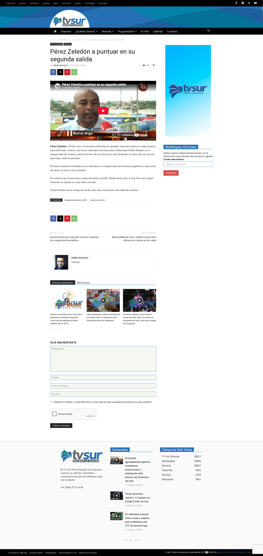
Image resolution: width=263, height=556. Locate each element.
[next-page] (57, 330)
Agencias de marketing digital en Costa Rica (237, 552)
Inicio (52, 39)
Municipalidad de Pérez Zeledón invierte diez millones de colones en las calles (134, 239)
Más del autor (83, 283)
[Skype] (243, 3)
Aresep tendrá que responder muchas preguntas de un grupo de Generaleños (74, 239)
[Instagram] (131, 540)
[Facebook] (236, 3)
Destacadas (115, 463)
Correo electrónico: (173, 159)
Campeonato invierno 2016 (75, 200)
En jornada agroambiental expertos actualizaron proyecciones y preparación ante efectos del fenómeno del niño (137, 469)
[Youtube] (255, 3)
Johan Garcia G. (61, 65)
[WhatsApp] (74, 72)
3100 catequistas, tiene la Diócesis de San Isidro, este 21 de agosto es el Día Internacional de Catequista (103, 317)
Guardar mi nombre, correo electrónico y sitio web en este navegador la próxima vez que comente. (102, 402)
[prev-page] (52, 330)
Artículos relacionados (62, 283)
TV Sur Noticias (64, 39)
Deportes (77, 39)
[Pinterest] (67, 72)
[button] (208, 31)
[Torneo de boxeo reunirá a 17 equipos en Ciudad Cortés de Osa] (116, 495)
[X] (249, 3)
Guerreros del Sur (97, 200)
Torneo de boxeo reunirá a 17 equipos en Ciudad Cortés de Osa (137, 497)
